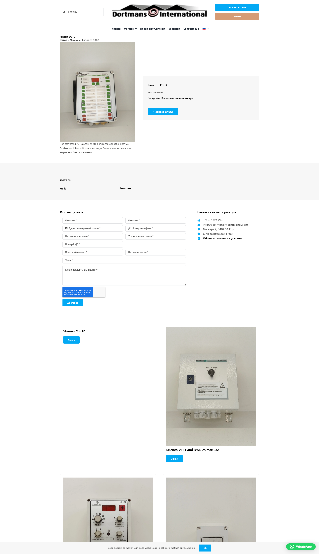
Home (63, 40)
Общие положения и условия (222, 238)
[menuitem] (206, 28)
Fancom (125, 188)
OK (205, 547)
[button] (301, 546)
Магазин (75, 40)
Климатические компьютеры (177, 98)
